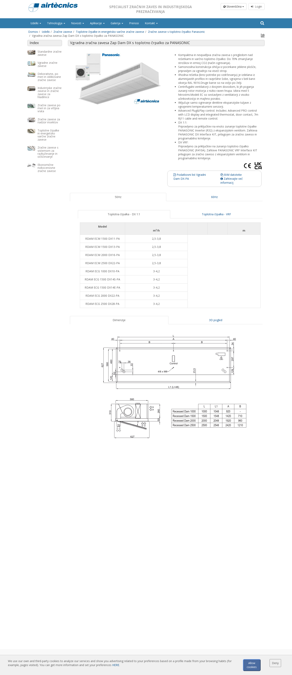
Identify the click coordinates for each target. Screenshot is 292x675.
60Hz (214, 197)
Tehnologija (55, 23)
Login (257, 6)
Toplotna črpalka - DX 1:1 (124, 214)
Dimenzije (119, 320)
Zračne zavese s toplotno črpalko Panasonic (176, 32)
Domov (33, 32)
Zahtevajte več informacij (231, 180)
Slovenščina (234, 6)
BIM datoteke (232, 175)
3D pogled (215, 320)
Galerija (116, 23)
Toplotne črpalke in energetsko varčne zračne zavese (110, 32)
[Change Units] (263, 35)
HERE (115, 665)
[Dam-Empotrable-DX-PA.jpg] (118, 78)
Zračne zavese (62, 32)
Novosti (76, 23)
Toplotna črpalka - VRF (216, 214)
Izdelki (34, 23)
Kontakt (150, 23)
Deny (275, 663)
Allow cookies (252, 665)
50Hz (118, 197)
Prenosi (134, 23)
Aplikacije (96, 23)
